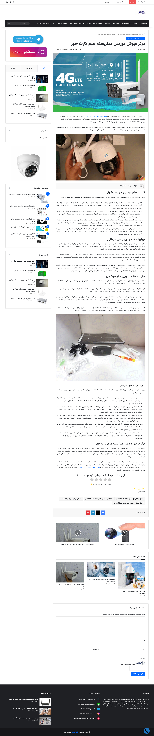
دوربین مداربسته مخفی (94, 23)
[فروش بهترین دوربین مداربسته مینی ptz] (42, 198)
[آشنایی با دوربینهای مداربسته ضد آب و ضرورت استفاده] (42, 238)
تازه (44, 68)
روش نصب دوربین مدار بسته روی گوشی (25, 718)
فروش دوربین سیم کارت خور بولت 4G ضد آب (71, 585)
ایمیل (143, 649)
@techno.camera (84, 714)
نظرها (13, 68)
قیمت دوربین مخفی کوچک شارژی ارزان (22, 227)
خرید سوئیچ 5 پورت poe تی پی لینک (23, 113)
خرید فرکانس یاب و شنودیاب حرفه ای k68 (23, 77)
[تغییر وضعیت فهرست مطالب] (140, 186)
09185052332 (83, 699)
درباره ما (107, 23)
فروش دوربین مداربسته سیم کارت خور (129, 498)
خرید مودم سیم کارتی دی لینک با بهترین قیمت (23, 699)
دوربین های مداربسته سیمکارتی (89, 467)
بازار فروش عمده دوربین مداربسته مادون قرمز (22, 220)
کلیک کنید (81, 704)
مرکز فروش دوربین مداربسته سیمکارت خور (127, 503)
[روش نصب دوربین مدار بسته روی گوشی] (45, 721)
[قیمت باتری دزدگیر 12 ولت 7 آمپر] (42, 88)
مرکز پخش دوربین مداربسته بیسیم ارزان (22, 206)
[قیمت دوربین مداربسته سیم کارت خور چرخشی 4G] (131, 575)
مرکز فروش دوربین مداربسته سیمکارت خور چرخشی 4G (102, 580)
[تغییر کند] (142, 12)
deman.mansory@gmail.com (82, 718)
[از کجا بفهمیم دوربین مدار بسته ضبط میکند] (45, 711)
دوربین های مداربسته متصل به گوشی (94, 116)
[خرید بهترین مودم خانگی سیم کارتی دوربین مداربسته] (42, 107)
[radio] (109, 480)
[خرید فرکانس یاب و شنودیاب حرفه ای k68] (42, 79)
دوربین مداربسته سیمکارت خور (131, 34)
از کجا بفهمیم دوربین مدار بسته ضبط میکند (25, 708)
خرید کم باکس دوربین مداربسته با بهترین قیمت (22, 96)
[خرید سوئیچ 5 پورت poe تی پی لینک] (42, 116)
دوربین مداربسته (62, 23)
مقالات (135, 23)
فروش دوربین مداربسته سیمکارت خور (98, 498)
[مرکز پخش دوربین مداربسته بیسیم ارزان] (42, 211)
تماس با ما (116, 23)
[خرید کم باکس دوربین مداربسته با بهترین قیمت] (42, 98)
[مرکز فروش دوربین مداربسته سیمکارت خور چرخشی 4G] (101, 569)
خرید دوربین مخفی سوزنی (45, 23)
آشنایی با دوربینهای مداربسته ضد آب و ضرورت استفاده (23, 235)
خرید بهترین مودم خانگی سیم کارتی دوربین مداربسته (113, 2)
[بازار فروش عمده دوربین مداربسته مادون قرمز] (42, 221)
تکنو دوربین (75, 732)
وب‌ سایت (96, 649)
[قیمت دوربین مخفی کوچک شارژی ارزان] (42, 228)
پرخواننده (29, 68)
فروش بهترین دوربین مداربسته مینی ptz (22, 194)
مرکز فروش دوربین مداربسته (70, 498)
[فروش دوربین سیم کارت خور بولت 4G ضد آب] (70, 572)
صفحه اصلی (143, 23)
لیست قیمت (126, 23)
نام (144, 641)
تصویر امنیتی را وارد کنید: (128, 664)
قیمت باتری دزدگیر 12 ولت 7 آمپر (25, 85)
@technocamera (86, 709)
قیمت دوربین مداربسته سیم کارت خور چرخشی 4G (133, 592)
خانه (142, 34)
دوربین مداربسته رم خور (77, 23)
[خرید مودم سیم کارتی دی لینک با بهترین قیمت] (45, 702)
